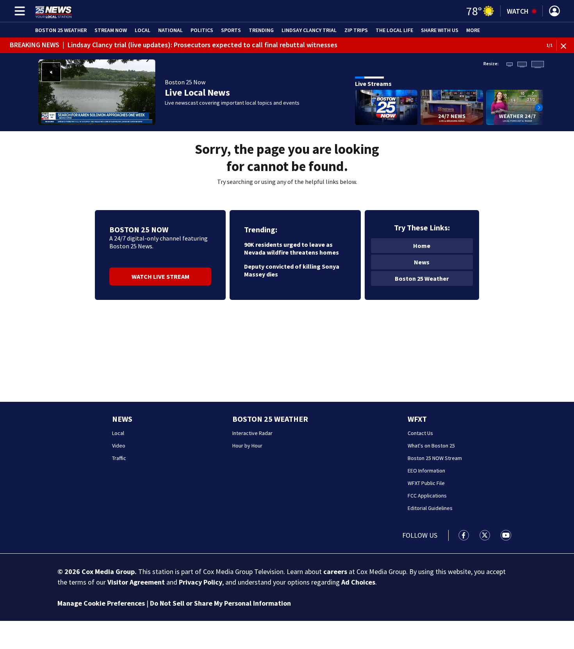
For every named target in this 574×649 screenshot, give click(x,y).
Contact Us (420, 433)
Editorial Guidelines (430, 508)
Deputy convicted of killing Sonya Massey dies (291, 270)
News (422, 262)
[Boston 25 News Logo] (53, 11)
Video (118, 445)
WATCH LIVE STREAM (160, 276)
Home (421, 246)
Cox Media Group (108, 571)
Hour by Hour (247, 445)
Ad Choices (358, 582)
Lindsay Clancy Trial (309, 30)
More (473, 30)
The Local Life (394, 30)
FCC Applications (427, 495)
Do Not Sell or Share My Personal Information (220, 603)
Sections (18, 11)
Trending (261, 30)
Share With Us (439, 30)
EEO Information (426, 470)
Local (142, 30)
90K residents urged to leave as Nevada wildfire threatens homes (291, 248)
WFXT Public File (426, 483)
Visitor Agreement (136, 582)
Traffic (119, 458)
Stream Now (110, 30)
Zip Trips (356, 30)
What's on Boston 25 (431, 445)
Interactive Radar (252, 433)
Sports (231, 30)
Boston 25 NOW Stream (435, 458)
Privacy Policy (200, 582)
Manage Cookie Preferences (101, 603)
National (170, 30)
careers (335, 571)
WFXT (417, 419)
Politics (202, 30)
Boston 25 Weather (61, 30)
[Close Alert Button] (566, 45)
